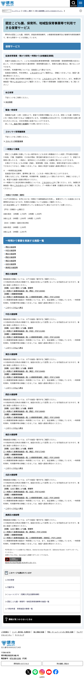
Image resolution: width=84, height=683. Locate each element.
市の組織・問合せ (63, 663)
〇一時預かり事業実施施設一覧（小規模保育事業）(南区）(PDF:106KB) (31, 457)
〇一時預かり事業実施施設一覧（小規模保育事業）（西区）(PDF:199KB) (31, 417)
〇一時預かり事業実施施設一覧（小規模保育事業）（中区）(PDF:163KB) (31, 337)
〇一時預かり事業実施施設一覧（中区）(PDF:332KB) (24, 331)
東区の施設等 (10, 253)
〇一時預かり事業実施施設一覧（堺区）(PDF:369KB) (24, 291)
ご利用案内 (5, 632)
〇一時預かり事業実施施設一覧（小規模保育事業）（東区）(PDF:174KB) (31, 377)
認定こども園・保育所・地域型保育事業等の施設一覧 (28, 601)
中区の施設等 (10, 250)
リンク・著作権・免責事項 (21, 632)
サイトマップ (19, 635)
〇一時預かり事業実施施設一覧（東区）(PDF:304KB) (24, 371)
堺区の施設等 (10, 247)
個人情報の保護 (38, 632)
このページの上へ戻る (14, 307)
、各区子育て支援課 (20, 123)
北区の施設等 (10, 264)
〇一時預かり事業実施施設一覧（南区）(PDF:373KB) (24, 451)
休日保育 (8, 102)
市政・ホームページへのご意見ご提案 (60, 632)
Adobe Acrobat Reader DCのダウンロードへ (20, 562)
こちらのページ (36, 72)
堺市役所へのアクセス (21, 663)
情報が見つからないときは (20, 619)
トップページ (16, 11)
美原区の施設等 (11, 267)
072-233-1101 (15, 658)
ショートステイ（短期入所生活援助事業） (23, 594)
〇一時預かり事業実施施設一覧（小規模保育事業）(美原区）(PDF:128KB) (32, 537)
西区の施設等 (10, 257)
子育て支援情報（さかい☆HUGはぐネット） (48, 11)
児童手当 (10, 587)
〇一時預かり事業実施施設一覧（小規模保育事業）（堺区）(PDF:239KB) (31, 296)
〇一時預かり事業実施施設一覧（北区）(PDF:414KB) (24, 491)
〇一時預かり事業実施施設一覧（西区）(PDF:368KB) (24, 411)
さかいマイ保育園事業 (14, 141)
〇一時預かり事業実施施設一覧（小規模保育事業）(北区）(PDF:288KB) (31, 497)
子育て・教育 (27, 11)
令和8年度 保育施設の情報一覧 (20, 608)
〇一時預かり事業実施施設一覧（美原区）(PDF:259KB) (25, 531)
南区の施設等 (10, 260)
